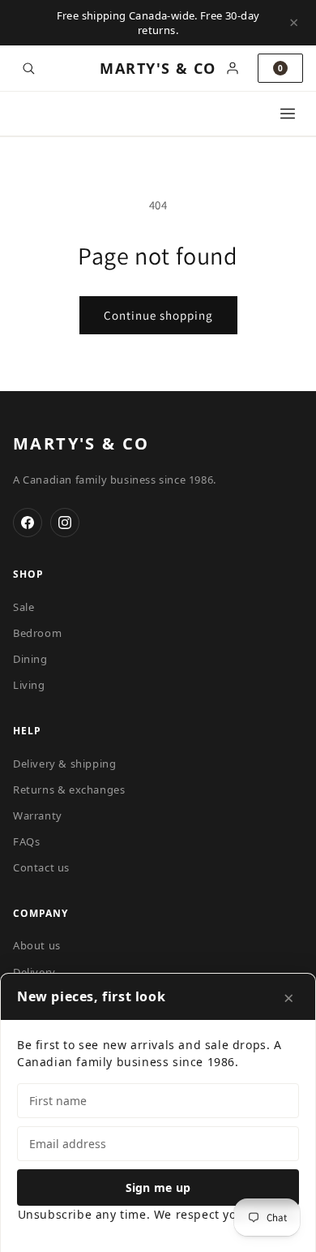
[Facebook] (27, 522)
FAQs (26, 841)
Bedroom (37, 633)
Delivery (34, 972)
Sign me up (158, 1187)
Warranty (37, 815)
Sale (23, 607)
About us (37, 945)
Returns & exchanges (69, 789)
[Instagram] (64, 522)
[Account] (232, 68)
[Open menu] (287, 113)
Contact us (41, 867)
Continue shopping (158, 315)
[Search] (28, 68)
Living (29, 685)
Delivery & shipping (64, 763)
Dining (30, 659)
